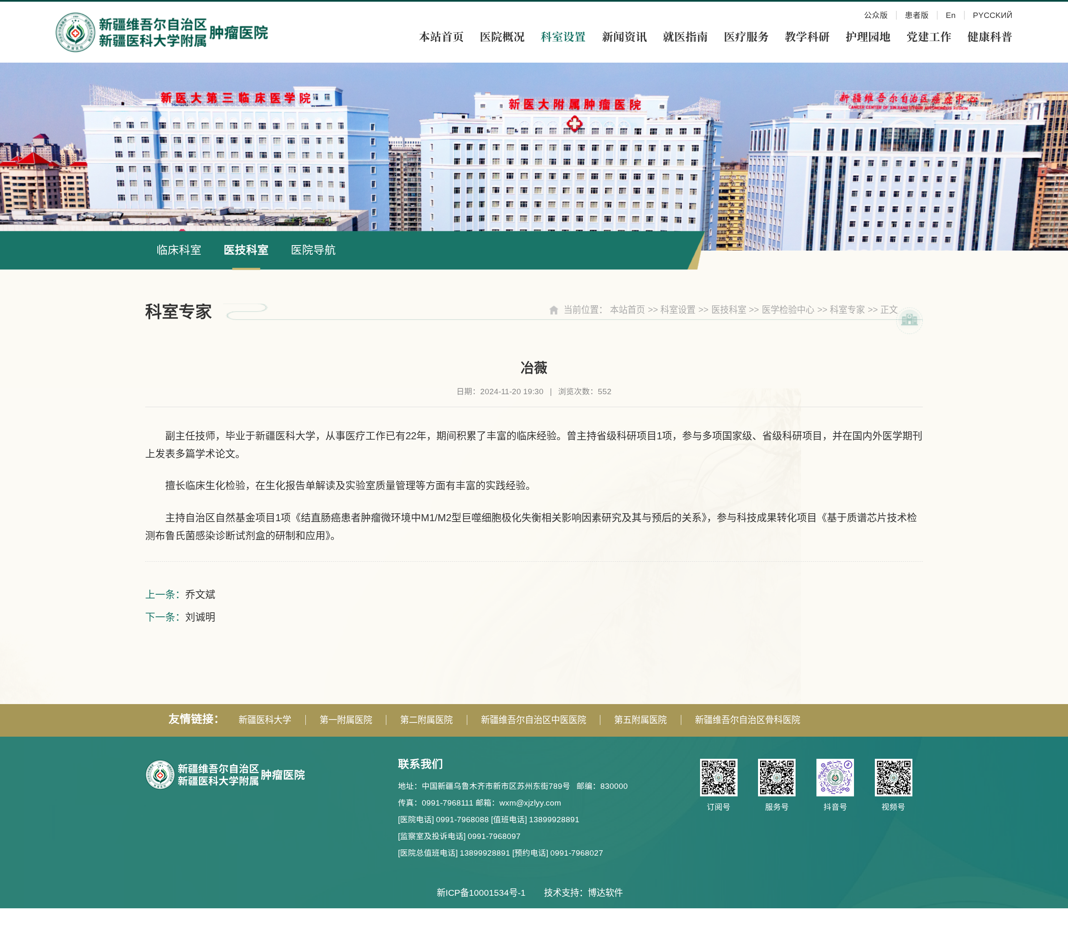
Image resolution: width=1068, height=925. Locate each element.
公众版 (876, 15)
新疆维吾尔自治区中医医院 (533, 720)
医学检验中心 (788, 310)
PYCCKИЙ (993, 15)
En (951, 15)
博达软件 (605, 893)
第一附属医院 (346, 720)
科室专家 (847, 310)
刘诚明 (200, 617)
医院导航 (313, 250)
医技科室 (246, 250)
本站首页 (627, 310)
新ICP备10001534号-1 (481, 893)
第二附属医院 (426, 720)
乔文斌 (200, 594)
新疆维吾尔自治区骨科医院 (747, 720)
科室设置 (677, 310)
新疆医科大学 (265, 720)
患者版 (917, 15)
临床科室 (179, 250)
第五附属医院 (640, 720)
